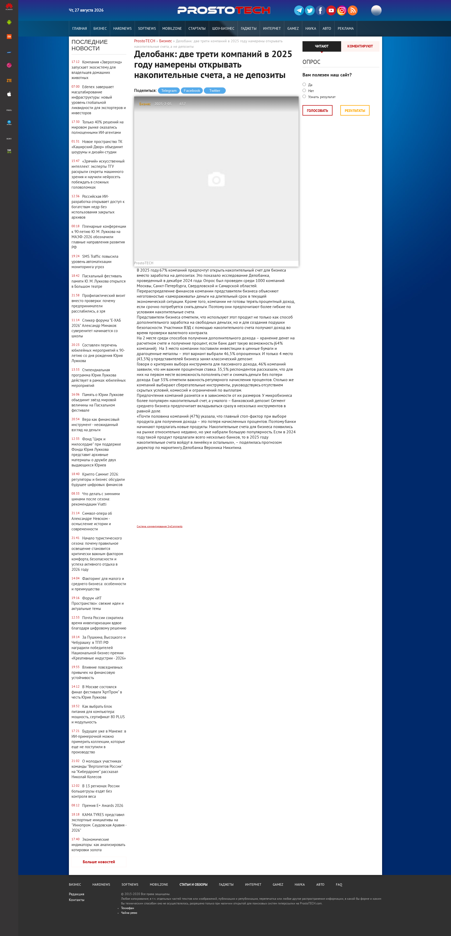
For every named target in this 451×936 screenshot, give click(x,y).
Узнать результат (321, 97)
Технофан (127, 908)
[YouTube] (331, 10)
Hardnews (122, 29)
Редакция (76, 894)
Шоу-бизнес (223, 29)
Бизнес (100, 29)
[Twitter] (310, 10)
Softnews (147, 29)
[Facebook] (320, 10)
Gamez (293, 29)
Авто (327, 29)
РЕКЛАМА (346, 29)
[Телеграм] (299, 10)
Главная (79, 29)
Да (309, 85)
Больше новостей (99, 862)
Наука (310, 29)
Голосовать (317, 111)
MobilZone (172, 29)
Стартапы (197, 29)
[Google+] (342, 10)
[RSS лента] (352, 10)
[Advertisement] (216, 490)
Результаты (355, 111)
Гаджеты (249, 29)
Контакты (76, 900)
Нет (310, 91)
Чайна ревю (129, 913)
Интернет (272, 29)
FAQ (339, 885)
